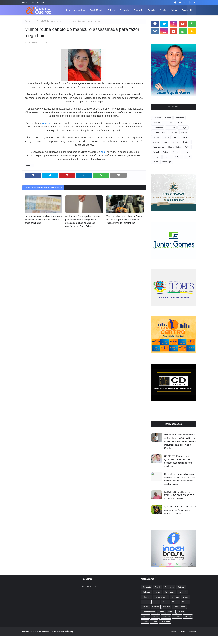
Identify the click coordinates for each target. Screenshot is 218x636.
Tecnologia (166, 161)
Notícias (186, 142)
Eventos (156, 137)
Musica (186, 137)
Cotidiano (168, 122)
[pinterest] (190, 2)
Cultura (179, 122)
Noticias (176, 142)
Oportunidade (158, 147)
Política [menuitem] (174, 10)
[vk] (155, 31)
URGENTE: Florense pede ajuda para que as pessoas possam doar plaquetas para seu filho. (178, 461)
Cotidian (156, 122)
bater (103, 152)
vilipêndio (47, 123)
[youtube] (183, 24)
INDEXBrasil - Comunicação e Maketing (56, 631)
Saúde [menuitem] (185, 10)
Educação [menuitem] (138, 10)
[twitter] (180, 2)
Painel (182, 631)
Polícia (187, 147)
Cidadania (157, 117)
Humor (176, 137)
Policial (156, 152)
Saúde (155, 161)
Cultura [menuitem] (111, 10)
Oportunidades (174, 147)
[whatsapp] (185, 2)
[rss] (192, 31)
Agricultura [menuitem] (79, 10)
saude (188, 157)
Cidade (168, 117)
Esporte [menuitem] (151, 10)
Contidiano (179, 117)
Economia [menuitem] (124, 10)
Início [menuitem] (67, 10)
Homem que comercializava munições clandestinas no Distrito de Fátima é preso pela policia (43, 219)
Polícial (40, 21)
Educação (183, 127)
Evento (184, 132)
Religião (178, 157)
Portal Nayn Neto (89, 586)
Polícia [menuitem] (163, 10)
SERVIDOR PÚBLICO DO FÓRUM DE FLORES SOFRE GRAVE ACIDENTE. (179, 495)
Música (156, 142)
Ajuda (32, 2)
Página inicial (30, 21)
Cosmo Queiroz (33, 42)
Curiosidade (158, 127)
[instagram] (194, 2)
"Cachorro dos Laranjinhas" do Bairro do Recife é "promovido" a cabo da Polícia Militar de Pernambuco (124, 219)
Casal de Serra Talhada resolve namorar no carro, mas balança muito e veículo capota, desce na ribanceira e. (179, 479)
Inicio (24, 2)
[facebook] (175, 2)
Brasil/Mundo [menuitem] (96, 10)
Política (185, 152)
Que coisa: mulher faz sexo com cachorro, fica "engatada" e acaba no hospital (180, 509)
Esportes (173, 132)
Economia (171, 127)
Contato (40, 2)
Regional (167, 157)
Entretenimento (159, 132)
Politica (175, 152)
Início (173, 631)
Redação (156, 157)
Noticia (166, 142)
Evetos (166, 137)
